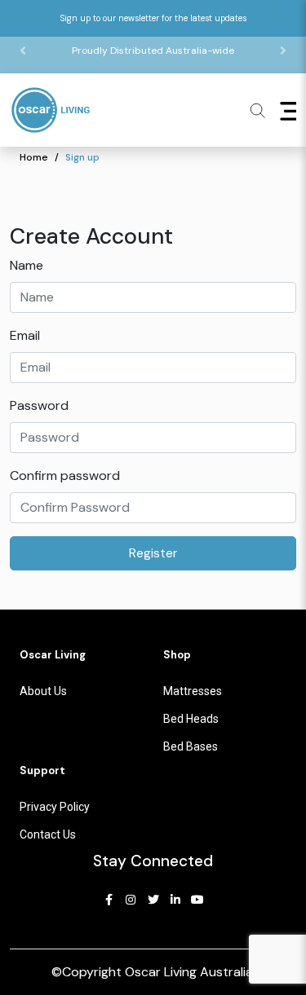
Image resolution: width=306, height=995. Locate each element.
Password (39, 405)
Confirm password (65, 475)
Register (153, 553)
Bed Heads (191, 718)
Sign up (82, 157)
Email (25, 335)
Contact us (48, 834)
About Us (43, 691)
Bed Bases (190, 746)
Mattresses (192, 691)
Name (26, 265)
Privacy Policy (55, 806)
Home (34, 157)
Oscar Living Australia (189, 971)
